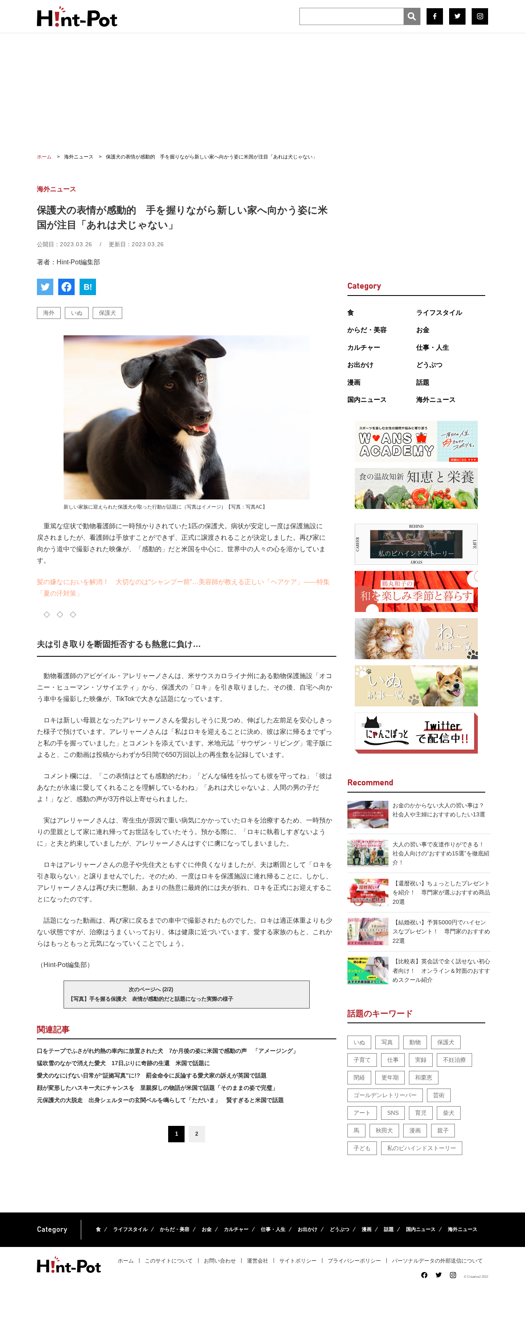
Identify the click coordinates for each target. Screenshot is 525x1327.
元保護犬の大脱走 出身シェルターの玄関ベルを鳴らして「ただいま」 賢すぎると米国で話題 (160, 1100)
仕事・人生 (432, 347)
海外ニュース (436, 399)
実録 (421, 1060)
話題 (422, 382)
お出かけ (360, 364)
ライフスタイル (439, 312)
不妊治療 (454, 1060)
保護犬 (107, 312)
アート (362, 1112)
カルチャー (363, 347)
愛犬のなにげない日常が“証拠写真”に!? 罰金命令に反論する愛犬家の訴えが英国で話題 (152, 1075)
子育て (362, 1060)
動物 (415, 1042)
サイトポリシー (298, 1261)
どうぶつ (429, 364)
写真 (387, 1042)
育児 (421, 1112)
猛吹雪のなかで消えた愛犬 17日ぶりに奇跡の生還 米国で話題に (123, 1063)
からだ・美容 (367, 329)
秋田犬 (384, 1130)
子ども (362, 1148)
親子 (443, 1130)
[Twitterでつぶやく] (45, 287)
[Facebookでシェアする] (66, 287)
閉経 (359, 1077)
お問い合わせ (220, 1261)
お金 (422, 329)
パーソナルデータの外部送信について (437, 1261)
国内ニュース (367, 399)
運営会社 (257, 1261)
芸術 (439, 1095)
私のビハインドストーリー (421, 1148)
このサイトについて (169, 1261)
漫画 (354, 382)
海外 (49, 312)
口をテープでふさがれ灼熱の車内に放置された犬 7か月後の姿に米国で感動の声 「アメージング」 (168, 1050)
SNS (393, 1112)
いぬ (76, 312)
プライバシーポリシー (354, 1261)
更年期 (390, 1077)
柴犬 (448, 1112)
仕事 (393, 1060)
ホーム (126, 1261)
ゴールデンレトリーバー (385, 1095)
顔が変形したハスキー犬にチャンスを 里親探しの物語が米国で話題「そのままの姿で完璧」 (157, 1087)
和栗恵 (423, 1077)
